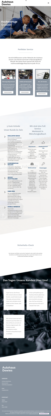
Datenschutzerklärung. (34, 413)
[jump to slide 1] (25, 37)
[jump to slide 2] (26, 37)
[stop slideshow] (27, 37)
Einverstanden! (44, 413)
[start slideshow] (23, 37)
